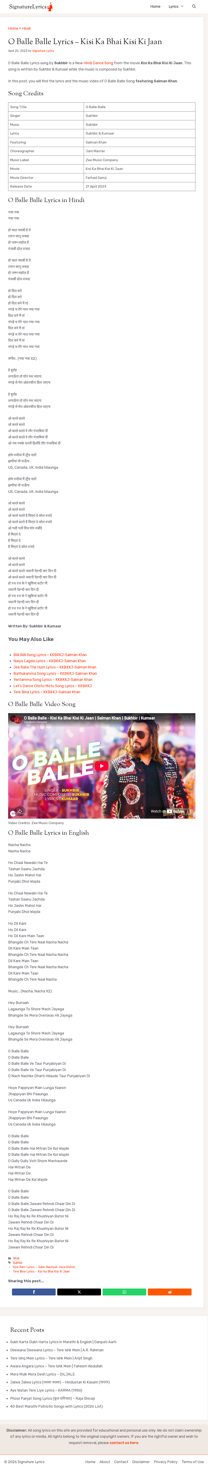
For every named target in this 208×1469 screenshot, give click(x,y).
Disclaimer (141, 1462)
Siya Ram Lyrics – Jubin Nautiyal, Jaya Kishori (44, 1267)
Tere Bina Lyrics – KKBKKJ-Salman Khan (46, 692)
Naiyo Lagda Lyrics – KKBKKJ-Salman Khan (49, 661)
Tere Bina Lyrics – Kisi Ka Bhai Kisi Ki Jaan (41, 1271)
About (105, 1462)
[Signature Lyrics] (31, 6)
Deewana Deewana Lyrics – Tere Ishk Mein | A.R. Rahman (57, 1350)
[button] (194, 6)
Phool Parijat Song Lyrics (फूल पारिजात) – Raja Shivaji (52, 1398)
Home (155, 6)
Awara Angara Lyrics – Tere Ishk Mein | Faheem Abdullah (56, 1366)
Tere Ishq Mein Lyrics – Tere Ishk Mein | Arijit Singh (51, 1358)
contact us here (124, 1443)
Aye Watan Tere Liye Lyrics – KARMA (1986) (46, 1390)
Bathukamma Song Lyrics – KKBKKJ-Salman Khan (55, 673)
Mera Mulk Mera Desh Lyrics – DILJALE (42, 1374)
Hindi (26, 28)
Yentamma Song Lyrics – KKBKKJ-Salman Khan (52, 679)
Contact (121, 1462)
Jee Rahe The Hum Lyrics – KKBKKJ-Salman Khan (54, 667)
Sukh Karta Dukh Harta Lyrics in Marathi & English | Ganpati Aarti (63, 1342)
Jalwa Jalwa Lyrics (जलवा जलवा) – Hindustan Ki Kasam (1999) (60, 1382)
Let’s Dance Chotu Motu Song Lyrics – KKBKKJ (52, 686)
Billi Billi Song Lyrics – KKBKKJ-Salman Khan (50, 655)
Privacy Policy (166, 1462)
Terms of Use (193, 1462)
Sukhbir (18, 1263)
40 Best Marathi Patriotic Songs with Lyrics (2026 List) (56, 1406)
